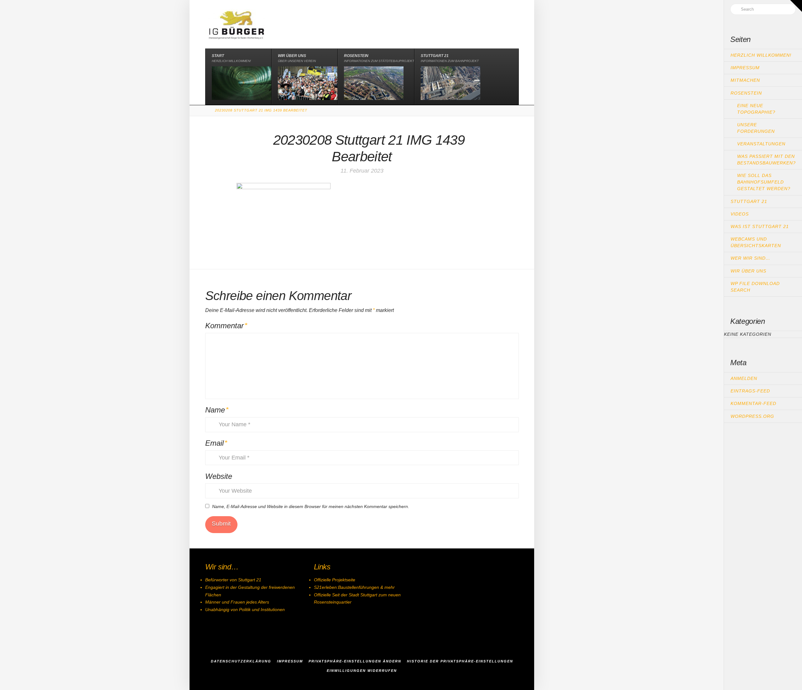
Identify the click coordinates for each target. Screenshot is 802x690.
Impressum (745, 67)
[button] (796, 6)
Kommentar (226, 325)
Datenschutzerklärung (241, 661)
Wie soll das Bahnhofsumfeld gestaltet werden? (763, 182)
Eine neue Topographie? (756, 109)
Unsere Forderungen (756, 128)
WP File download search (755, 287)
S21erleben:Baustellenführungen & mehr (354, 587)
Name (217, 410)
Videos (740, 213)
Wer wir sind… (750, 258)
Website (218, 476)
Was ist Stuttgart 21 (760, 226)
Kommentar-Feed (753, 403)
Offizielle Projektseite (334, 579)
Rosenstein (746, 93)
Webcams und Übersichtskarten (756, 242)
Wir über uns (748, 270)
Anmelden (744, 378)
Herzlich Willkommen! (761, 55)
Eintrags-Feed (750, 390)
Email (216, 443)
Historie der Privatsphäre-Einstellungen (460, 661)
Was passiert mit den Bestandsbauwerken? (766, 159)
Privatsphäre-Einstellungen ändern (355, 661)
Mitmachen (745, 80)
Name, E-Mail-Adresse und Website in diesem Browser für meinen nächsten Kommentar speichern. (310, 506)
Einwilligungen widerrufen (362, 670)
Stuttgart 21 (749, 201)
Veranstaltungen (761, 143)
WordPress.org (752, 416)
